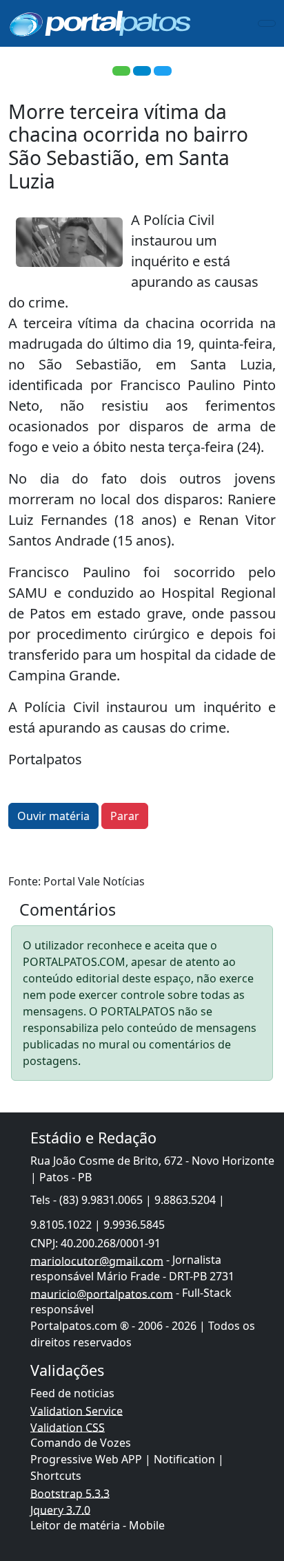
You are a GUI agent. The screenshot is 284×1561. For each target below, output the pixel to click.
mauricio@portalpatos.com (101, 1293)
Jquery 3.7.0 (60, 1509)
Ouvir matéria (53, 815)
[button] (121, 71)
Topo (247, 1492)
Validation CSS (67, 1426)
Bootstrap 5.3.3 (70, 1492)
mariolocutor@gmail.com (96, 1260)
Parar (124, 815)
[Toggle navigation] (267, 23)
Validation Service (76, 1410)
